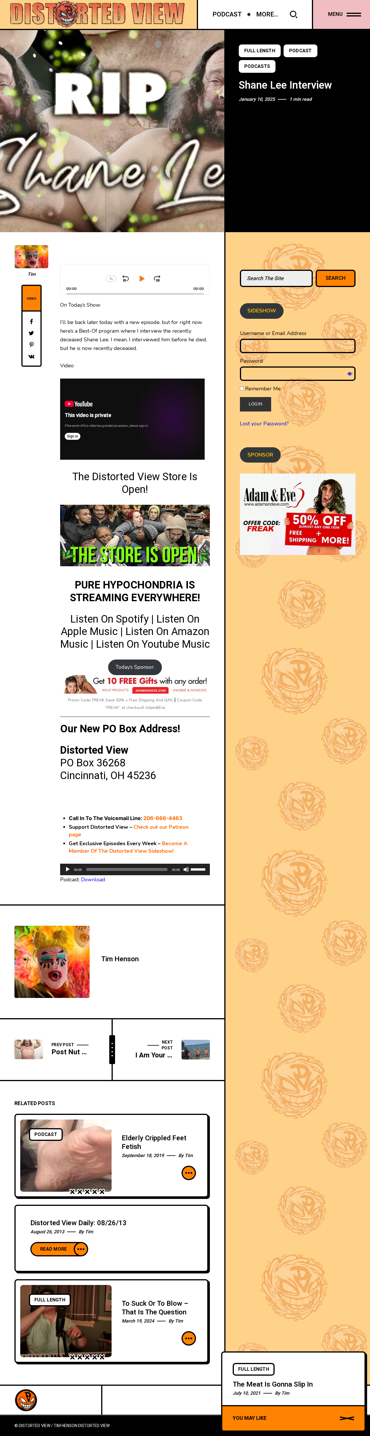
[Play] (68, 869)
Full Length (259, 50)
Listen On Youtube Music (153, 644)
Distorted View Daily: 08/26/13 (78, 1223)
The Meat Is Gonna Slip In (273, 1384)
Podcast (300, 50)
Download (93, 879)
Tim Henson (120, 959)
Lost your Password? (264, 423)
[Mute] (186, 869)
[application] (135, 869)
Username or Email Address (273, 333)
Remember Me (262, 388)
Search (335, 278)
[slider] (199, 869)
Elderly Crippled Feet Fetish (154, 1142)
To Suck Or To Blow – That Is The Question (155, 1308)
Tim (31, 274)
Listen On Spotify (109, 619)
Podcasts (257, 66)
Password (251, 360)
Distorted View (94, 1426)
